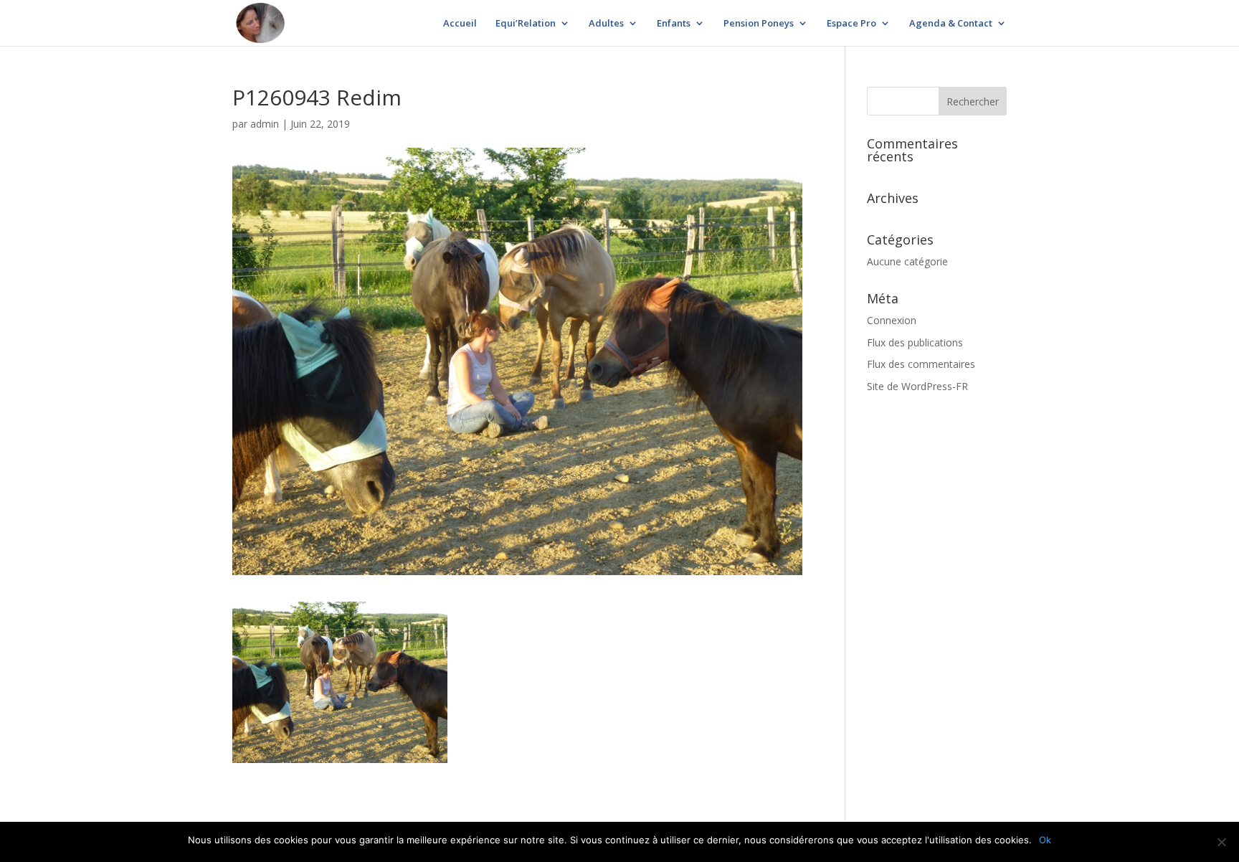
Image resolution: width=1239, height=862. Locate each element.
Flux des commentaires (921, 364)
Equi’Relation (525, 23)
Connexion (891, 320)
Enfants (673, 23)
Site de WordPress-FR (917, 386)
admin (264, 124)
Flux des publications (915, 342)
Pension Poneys (758, 23)
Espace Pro (851, 23)
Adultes (606, 23)
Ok (1045, 840)
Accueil (460, 23)
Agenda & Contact (950, 23)
